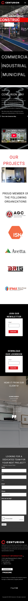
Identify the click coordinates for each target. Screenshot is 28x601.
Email (10, 322)
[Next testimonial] (24, 412)
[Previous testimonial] (3, 412)
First (3, 473)
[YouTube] (17, 588)
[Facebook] (11, 588)
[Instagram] (15, 588)
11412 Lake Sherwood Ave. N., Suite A (12, 558)
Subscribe (13, 331)
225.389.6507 (6, 562)
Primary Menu (25, 3)
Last (3, 480)
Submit (4, 524)
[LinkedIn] (13, 588)
